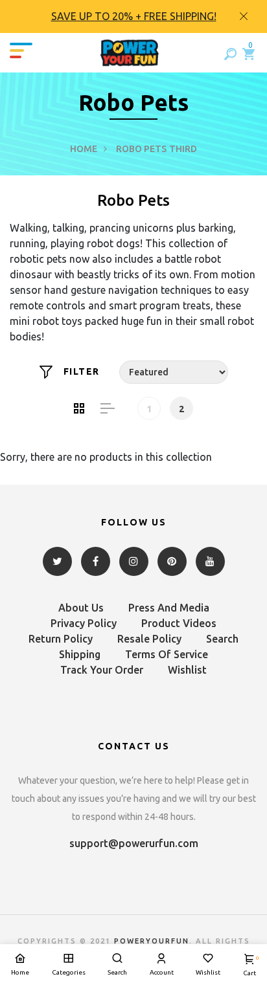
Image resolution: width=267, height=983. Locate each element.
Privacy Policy (84, 623)
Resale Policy (149, 639)
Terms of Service (166, 654)
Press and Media (168, 607)
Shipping (79, 654)
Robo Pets (141, 149)
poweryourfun (151, 941)
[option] (133, 16)
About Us (81, 607)
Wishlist (187, 670)
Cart (249, 966)
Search (222, 639)
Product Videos (178, 623)
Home (83, 149)
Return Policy (61, 639)
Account (162, 972)
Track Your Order (101, 670)
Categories (69, 972)
